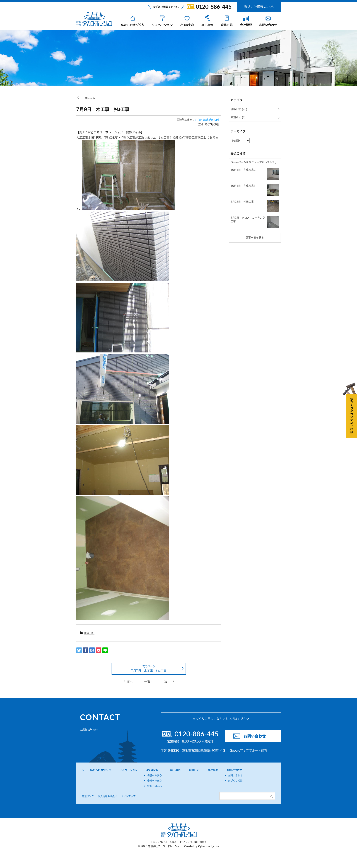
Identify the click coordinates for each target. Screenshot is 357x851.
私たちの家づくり (133, 24)
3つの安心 (187, 24)
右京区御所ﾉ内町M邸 (207, 119)
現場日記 (227, 24)
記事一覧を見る (255, 237)
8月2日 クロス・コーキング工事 (248, 219)
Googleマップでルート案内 (248, 750)
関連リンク (88, 796)
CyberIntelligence (208, 846)
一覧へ (148, 681)
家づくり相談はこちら (259, 6)
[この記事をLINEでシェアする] (105, 650)
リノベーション (162, 24)
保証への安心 (154, 775)
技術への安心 (154, 786)
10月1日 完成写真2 (243, 169)
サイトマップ (128, 796)
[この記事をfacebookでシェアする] (85, 650)
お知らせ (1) (238, 117)
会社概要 (246, 24)
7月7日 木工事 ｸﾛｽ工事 (148, 670)
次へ (167, 681)
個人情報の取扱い (107, 796)
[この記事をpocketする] (98, 650)
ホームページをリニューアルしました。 (254, 162)
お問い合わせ (268, 24)
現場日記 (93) (239, 109)
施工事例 (207, 24)
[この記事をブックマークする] (92, 650)
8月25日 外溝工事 (242, 201)
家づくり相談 (235, 780)
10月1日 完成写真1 (243, 185)
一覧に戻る (88, 98)
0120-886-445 (213, 7)
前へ (130, 681)
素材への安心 (154, 780)
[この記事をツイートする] (79, 650)
